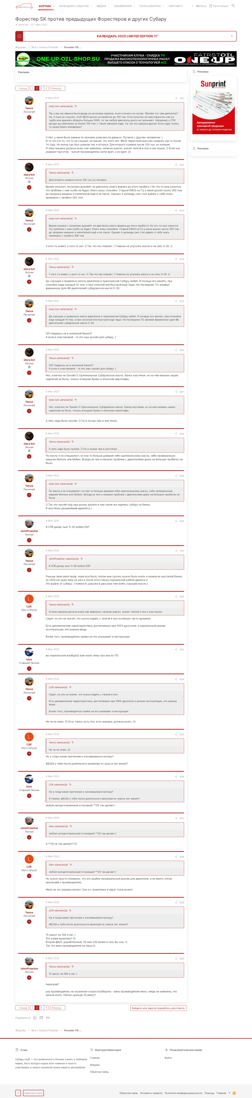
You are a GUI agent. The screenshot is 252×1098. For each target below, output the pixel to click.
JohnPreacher (29, 530)
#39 (182, 902)
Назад (23, 88)
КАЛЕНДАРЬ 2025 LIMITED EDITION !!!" (127, 36)
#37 (182, 818)
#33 (182, 649)
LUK (29, 606)
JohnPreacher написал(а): (64, 558)
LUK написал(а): (58, 687)
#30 (182, 521)
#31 (182, 550)
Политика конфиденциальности (183, 1093)
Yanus (29, 108)
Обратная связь (99, 1071)
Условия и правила (151, 1093)
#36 (182, 776)
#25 (182, 301)
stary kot (23, 24)
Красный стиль (33, 1093)
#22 (182, 164)
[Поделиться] (176, 98)
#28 (182, 433)
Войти (168, 1057)
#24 (182, 259)
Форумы (95, 1064)
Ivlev (29, 659)
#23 (182, 210)
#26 (182, 350)
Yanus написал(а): (59, 172)
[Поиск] (233, 6)
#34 (182, 679)
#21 (182, 98)
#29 (182, 475)
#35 (182, 734)
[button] (53, 6)
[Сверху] (229, 1093)
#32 (182, 596)
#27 (182, 391)
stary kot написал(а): (61, 106)
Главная (94, 1057)
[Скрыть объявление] (231, 36)
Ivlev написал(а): (58, 826)
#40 (182, 958)
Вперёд (56, 88)
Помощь (209, 1093)
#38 (182, 856)
